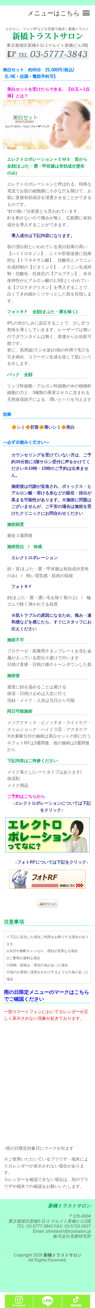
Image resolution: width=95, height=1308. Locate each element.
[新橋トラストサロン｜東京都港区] (47, 38)
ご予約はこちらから (26, 796)
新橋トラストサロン (63, 1255)
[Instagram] (19, 1305)
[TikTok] (76, 1305)
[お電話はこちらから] (47, 57)
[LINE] (47, 1305)
